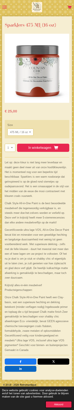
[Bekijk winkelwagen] (69, 7)
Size (10, 125)
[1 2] (10, 148)
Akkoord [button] (58, 404)
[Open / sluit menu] (4, 7)
